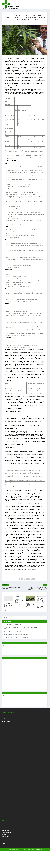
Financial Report (6, 839)
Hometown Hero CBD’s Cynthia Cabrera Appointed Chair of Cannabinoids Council (8, 606)
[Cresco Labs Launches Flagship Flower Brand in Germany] (19, 596)
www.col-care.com (29, 464)
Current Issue (5, 830)
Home (3, 825)
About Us (4, 826)
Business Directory (6, 836)
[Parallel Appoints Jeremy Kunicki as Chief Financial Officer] (30, 598)
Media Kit (4, 834)
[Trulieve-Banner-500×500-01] (18, 660)
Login (3, 843)
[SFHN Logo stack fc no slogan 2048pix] (18, 695)
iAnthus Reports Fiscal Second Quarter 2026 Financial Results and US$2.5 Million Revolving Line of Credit (24, 628)
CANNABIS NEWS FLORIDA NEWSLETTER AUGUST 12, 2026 (16, 634)
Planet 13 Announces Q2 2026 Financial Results (14, 624)
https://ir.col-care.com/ (27, 419)
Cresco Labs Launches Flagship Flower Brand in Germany (19, 601)
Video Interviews (6, 838)
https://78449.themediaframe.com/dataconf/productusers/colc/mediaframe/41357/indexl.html (24, 421)
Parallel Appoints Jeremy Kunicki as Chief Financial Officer (30, 605)
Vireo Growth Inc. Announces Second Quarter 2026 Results (16, 637)
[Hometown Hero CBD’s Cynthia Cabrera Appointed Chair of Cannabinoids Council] (8, 598)
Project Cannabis (34, 192)
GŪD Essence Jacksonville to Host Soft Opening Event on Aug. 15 (17, 631)
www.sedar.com (9, 568)
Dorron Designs (39, 849)
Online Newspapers (6, 832)
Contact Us (5, 841)
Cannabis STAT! (28, 21)
